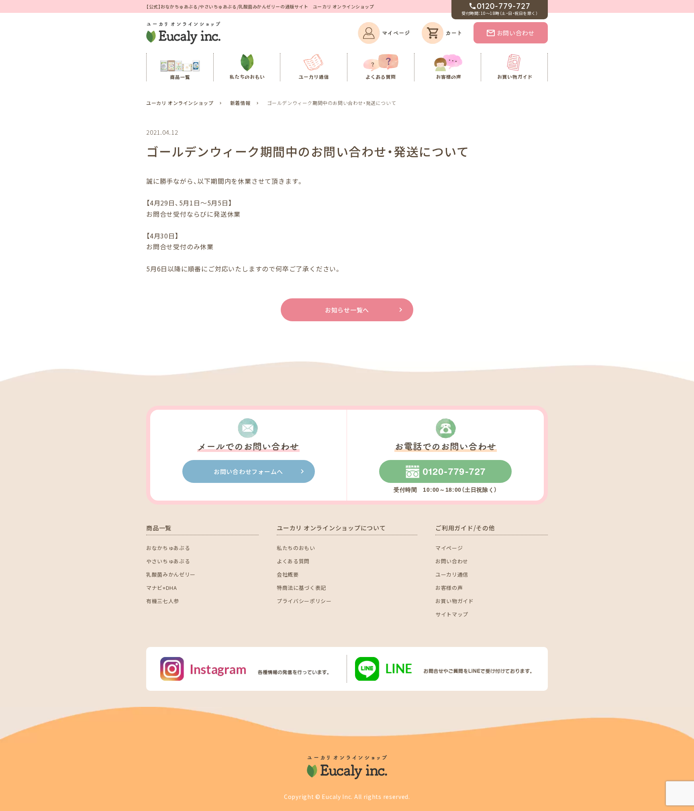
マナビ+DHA (161, 587)
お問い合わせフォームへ (248, 471)
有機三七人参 (162, 601)
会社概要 (288, 574)
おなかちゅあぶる (168, 548)
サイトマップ (451, 614)
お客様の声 (449, 587)
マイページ (449, 548)
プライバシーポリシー (304, 601)
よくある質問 (293, 561)
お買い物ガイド (454, 601)
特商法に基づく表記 (301, 587)
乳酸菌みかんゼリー (171, 574)
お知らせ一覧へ (347, 310)
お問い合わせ (516, 33)
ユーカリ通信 (451, 574)
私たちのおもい (296, 548)
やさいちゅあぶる (168, 561)
